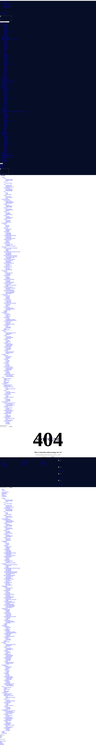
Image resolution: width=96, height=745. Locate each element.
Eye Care (5, 29)
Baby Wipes (8, 264)
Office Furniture (6, 313)
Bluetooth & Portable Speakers (11, 332)
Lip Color (5, 47)
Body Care (5, 57)
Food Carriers (8, 280)
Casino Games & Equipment (10, 392)
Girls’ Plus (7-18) (8, 506)
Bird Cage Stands (9, 356)
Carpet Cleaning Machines (10, 291)
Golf (4, 690)
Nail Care (5, 215)
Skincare (3, 134)
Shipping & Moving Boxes (10, 636)
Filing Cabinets (8, 314)
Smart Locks (8, 349)
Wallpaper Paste (8, 416)
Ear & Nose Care (8, 580)
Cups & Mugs (8, 274)
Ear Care (7, 241)
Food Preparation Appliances (10, 602)
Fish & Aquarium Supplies (8, 366)
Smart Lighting (8, 348)
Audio (5, 331)
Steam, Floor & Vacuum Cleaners (9, 290)
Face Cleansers (8, 220)
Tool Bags (7, 728)
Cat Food (7, 362)
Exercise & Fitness (7, 380)
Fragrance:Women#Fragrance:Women (8, 81)
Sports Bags (8, 298)
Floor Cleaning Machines (10, 292)
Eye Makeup (8, 212)
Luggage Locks (8, 301)
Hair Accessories (8, 527)
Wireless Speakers (9, 333)
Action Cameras (8, 336)
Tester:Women (4, 160)
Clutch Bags (8, 296)
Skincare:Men (4, 152)
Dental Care (6, 227)
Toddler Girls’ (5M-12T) (10, 186)
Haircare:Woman (4, 110)
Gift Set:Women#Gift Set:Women (7, 88)
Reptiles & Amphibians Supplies (9, 374)
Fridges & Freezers (7, 275)
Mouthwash (8, 229)
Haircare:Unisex (4, 109)
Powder (5, 104)
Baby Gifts (7, 583)
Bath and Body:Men (5, 36)
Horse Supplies (6, 370)
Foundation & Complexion (8, 31)
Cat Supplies (6, 359)
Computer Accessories (9, 344)
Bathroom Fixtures (9, 411)
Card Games (8, 391)
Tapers (5, 51)
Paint (7, 414)
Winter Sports (6, 382)
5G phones (7, 340)
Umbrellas (5, 310)
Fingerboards (8, 399)
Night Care (6, 71)
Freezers (7, 276)
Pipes (7, 419)
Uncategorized (4, 161)
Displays (5, 328)
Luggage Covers (8, 300)
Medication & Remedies (8, 239)
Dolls (7, 387)
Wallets (7, 619)
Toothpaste (7, 230)
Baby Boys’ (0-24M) (9, 179)
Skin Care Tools (8, 222)
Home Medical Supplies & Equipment (10, 235)
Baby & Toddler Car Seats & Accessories (10, 255)
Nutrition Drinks (8, 234)
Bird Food (7, 358)
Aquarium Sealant (9, 368)
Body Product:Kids (5, 39)
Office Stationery (6, 637)
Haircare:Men (4, 108)
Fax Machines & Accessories (10, 319)
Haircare (3, 89)
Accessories (6, 54)
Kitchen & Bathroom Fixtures (8, 410)
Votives (5, 52)
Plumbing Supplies (7, 417)
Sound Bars (8, 334)
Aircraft (7, 395)
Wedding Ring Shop (9, 190)
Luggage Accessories (7, 299)
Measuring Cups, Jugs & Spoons (11, 285)
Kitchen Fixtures (8, 412)
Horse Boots (8, 371)
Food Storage (8, 281)
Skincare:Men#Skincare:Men (6, 153)
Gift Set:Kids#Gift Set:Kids (6, 84)
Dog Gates (7, 365)
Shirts (7, 193)
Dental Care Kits (8, 546)
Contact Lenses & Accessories (11, 245)
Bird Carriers (8, 357)
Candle (3, 40)
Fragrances (5, 32)
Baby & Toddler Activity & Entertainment (10, 247)
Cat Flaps (7, 361)
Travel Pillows (8, 309)
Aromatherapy (4, 24)
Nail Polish (8, 216)
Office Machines (6, 317)
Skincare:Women (4, 156)
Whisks (7, 600)
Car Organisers (8, 258)
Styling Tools (6, 75)
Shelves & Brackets (9, 405)
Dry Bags (5, 311)
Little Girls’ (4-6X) (9, 185)
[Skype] (79, 464)
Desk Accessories (7, 329)
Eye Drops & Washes (9, 244)
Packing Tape (8, 322)
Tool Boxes (8, 729)
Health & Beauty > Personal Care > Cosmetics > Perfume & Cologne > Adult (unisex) (15, 111)
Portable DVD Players (9, 352)
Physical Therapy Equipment (10, 238)
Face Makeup (8, 213)
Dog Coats (7, 674)
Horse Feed (8, 372)
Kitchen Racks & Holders (10, 282)
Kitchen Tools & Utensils (8, 283)
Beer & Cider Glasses (9, 272)
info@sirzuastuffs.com (61, 484)
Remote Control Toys (7, 394)
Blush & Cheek (6, 56)
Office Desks (8, 316)
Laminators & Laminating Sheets (11, 320)
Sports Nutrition (8, 233)
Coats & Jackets (8, 196)
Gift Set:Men (4, 85)
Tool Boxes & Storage (7, 727)
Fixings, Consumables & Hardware (9, 402)
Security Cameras (9, 409)
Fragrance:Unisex (5, 79)
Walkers (7, 250)
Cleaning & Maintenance (10, 376)
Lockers (7, 315)
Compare (3, 732)
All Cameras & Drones (9, 337)
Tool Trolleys (8, 423)
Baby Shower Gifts (9, 269)
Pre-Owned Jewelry (9, 188)
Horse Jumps (8, 373)
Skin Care (5, 219)
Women (5, 195)
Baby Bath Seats (8, 254)
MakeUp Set (6, 69)
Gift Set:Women (4, 87)
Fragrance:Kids (4, 77)
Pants (7, 192)
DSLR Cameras (8, 338)
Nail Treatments (8, 218)
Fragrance (3, 53)
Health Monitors (8, 236)
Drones (7, 396)
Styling (5, 35)
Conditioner (6, 28)
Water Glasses (8, 273)
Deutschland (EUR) (7, 6)
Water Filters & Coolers (9, 289)
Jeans (7, 198)
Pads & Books (8, 327)
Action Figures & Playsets (8, 384)
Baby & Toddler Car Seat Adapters (11, 256)
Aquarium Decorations (9, 367)
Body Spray (8, 205)
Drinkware (5, 271)
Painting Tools (8, 415)
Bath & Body (6, 26)
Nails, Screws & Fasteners (10, 404)
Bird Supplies (6, 355)
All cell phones (8, 341)
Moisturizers (8, 221)
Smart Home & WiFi (7, 346)
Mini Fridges (8, 277)
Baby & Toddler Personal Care (9, 578)
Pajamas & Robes (9, 194)
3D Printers (8, 318)
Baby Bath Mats (8, 253)
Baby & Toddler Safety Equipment (9, 259)
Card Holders (8, 304)
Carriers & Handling (9, 375)
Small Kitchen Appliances (8, 286)
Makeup (3, 112)
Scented (5, 48)
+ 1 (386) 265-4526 (61, 477)
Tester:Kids (4, 158)
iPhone (7, 342)
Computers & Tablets (7, 654)
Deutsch (5, 2)
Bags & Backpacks (7, 295)
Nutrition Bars (8, 232)
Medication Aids (8, 237)
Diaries (7, 638)
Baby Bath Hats (8, 252)
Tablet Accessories (9, 345)
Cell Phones (6, 339)
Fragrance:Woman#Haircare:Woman (8, 80)
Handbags (7, 297)
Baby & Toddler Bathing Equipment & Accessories (12, 251)
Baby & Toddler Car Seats (10, 257)
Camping (5, 379)
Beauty (5, 224)
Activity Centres (8, 565)
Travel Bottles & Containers (10, 308)
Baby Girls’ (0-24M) (9, 180)
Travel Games (8, 393)
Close (1, 735)
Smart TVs (7, 353)
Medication (8, 242)
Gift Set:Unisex (4, 86)
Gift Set (5, 65)
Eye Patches (8, 561)
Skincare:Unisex (4, 154)
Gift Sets (5, 33)
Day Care (5, 45)
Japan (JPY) (6, 7)
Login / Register (4, 733)
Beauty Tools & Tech (7, 200)
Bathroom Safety (8, 262)
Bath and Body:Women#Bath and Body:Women (9, 38)
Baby (5, 178)
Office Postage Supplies (8, 321)
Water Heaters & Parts (9, 726)
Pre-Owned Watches (9, 189)
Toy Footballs (8, 400)
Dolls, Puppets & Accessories (8, 386)
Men (4, 191)
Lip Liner (5, 68)
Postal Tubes (8, 323)
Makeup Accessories (9, 201)
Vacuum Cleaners (9, 293)
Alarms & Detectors (9, 407)
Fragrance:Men (4, 78)
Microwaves (8, 288)
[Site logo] (6, 20)
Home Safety (6, 406)
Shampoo (5, 34)
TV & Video (6, 350)
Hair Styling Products (9, 209)
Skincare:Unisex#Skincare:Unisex (7, 155)
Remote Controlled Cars (10, 397)
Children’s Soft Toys (7, 385)
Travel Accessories (7, 306)
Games (5, 390)
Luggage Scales (8, 302)
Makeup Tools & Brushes (10, 202)
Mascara (5, 70)
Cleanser (5, 27)
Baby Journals (8, 268)
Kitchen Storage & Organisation (9, 279)
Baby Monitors (8, 261)
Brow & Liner (6, 58)
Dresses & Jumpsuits (9, 197)
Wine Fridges (8, 278)
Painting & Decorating (7, 413)
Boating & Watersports (7, 378)
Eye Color (5, 30)
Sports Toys (6, 706)
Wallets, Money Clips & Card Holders (10, 303)
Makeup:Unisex (4, 132)
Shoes (7, 181)
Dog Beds (7, 364)
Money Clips (8, 305)
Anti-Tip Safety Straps (9, 260)
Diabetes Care (8, 240)
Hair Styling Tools (9, 203)
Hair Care (5, 207)
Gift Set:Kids (4, 83)
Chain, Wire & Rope (9, 711)
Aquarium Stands (9, 369)
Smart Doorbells (8, 347)
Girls (5, 504)
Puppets (7, 389)
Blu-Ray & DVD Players (10, 351)
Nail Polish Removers (9, 217)
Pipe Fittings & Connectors (10, 418)
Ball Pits (7, 249)
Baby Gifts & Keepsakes (8, 266)
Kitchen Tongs (8, 284)
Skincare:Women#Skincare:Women (7, 157)
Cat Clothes (8, 360)
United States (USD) (7, 5)
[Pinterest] (87, 461)
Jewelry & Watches (9, 183)
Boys (5, 502)
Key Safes (7, 408)
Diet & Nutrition (6, 231)
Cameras (5, 335)
